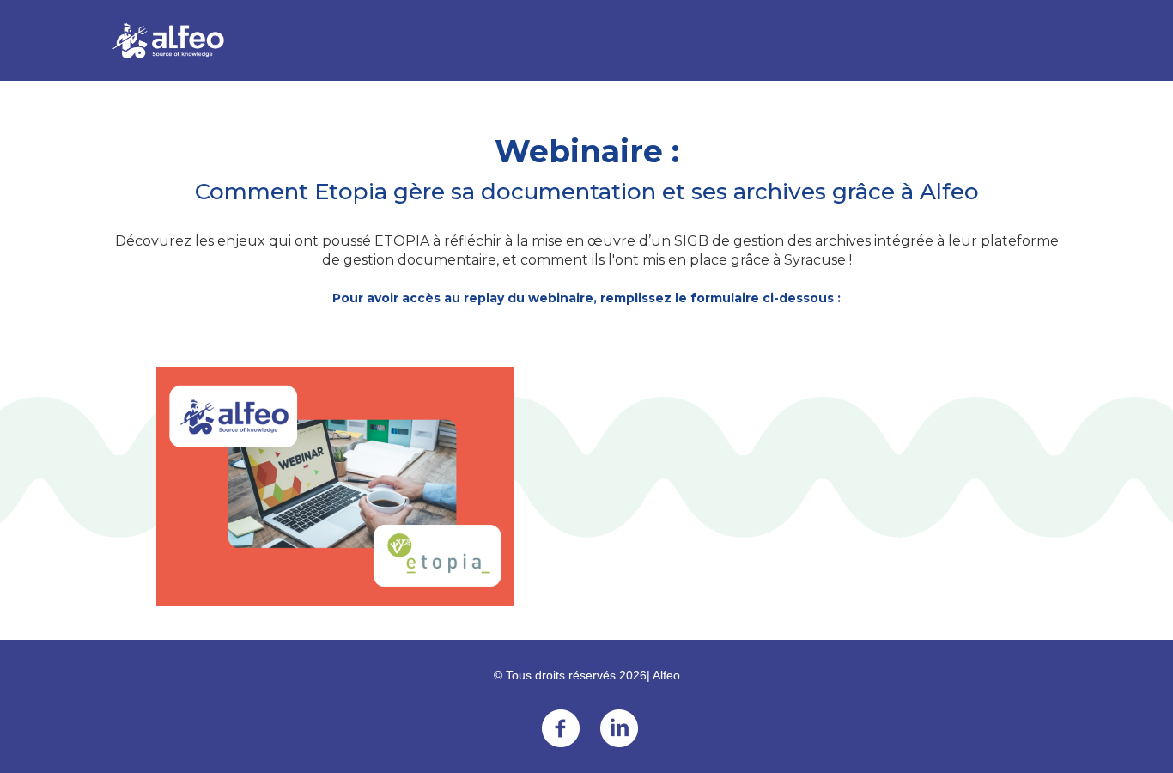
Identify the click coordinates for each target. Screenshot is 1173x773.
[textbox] (586, 711)
